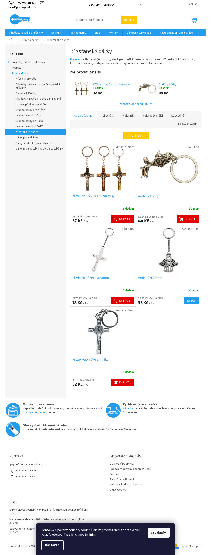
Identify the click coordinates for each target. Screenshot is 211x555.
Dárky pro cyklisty (27, 138)
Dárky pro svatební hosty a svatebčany (40, 149)
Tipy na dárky (20, 73)
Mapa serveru (118, 490)
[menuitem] (26, 32)
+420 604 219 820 (26, 477)
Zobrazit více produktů (134, 103)
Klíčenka (128, 408)
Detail (191, 300)
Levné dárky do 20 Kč (29, 115)
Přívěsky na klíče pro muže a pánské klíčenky (38, 86)
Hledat (129, 19)
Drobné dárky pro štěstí (30, 110)
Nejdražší (128, 116)
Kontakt (114, 474)
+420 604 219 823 (26, 471)
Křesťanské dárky (27, 132)
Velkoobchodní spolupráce (126, 485)
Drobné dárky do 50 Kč (29, 121)
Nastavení (52, 545)
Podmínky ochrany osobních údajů (130, 469)
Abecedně (177, 116)
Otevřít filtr (135, 135)
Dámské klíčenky (26, 93)
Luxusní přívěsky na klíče (31, 104)
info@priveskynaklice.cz (31, 465)
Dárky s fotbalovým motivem (33, 143)
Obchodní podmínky (101, 5)
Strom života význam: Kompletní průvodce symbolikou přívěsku (48, 510)
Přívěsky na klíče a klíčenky (28, 62)
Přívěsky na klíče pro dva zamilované (38, 99)
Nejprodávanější (153, 116)
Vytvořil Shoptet (192, 546)
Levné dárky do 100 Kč (29, 126)
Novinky (16, 68)
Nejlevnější (107, 116)
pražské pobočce (34, 412)
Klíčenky (75, 59)
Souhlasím (158, 532)
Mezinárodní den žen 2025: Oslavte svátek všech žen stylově (46, 519)
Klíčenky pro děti (26, 79)
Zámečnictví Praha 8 (122, 479)
